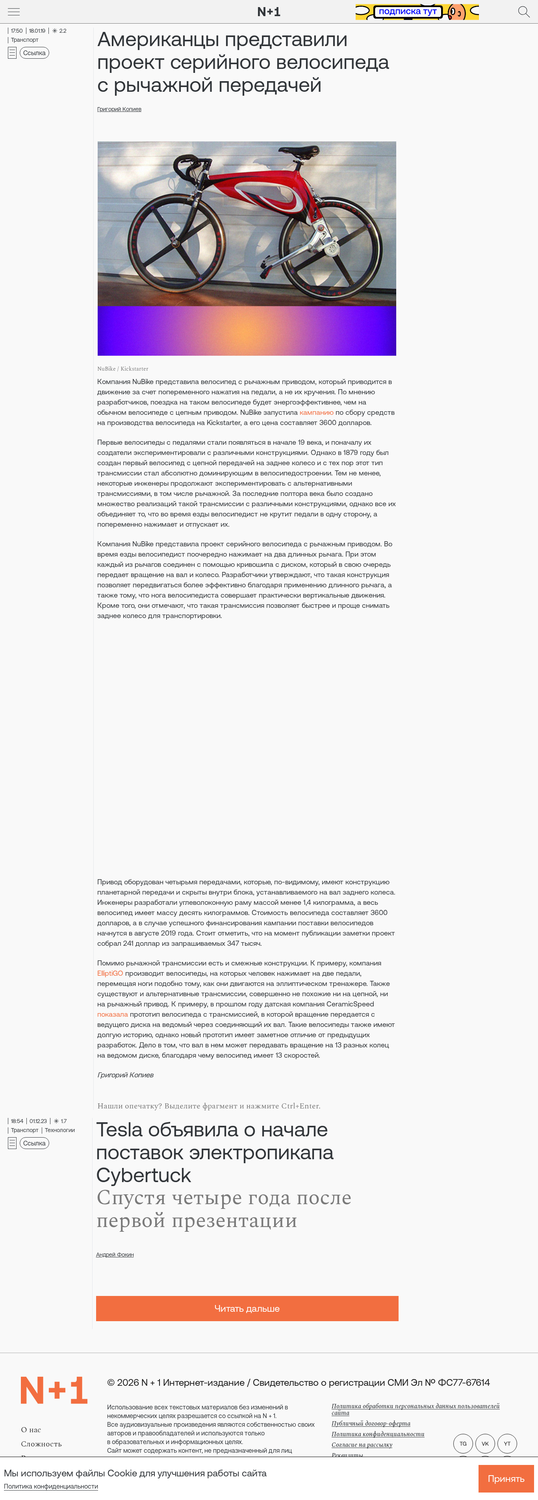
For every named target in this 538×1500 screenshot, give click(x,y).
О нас (31, 1430)
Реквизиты (347, 1455)
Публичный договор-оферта (371, 1423)
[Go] (14, 12)
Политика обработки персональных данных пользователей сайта (416, 1410)
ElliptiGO (110, 973)
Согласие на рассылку (362, 1445)
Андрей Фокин (115, 1254)
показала (112, 1014)
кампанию (317, 412)
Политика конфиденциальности (51, 1486)
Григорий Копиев (119, 109)
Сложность (41, 1444)
